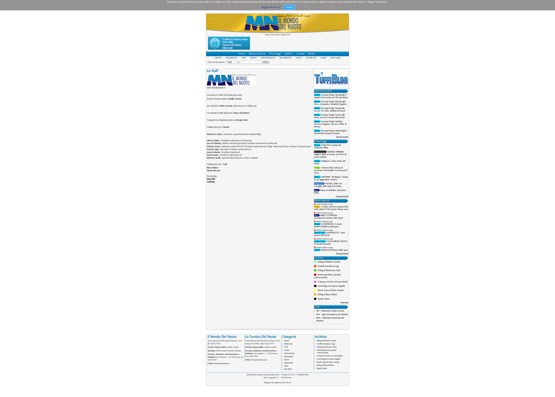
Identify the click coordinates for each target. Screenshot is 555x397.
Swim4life (211, 179)
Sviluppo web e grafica (272, 382)
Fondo (253, 58)
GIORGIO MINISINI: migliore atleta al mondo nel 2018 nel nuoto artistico (330, 154)
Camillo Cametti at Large (324, 204)
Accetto (289, 7)
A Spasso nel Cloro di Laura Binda (333, 282)
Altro (323, 58)
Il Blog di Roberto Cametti (329, 262)
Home (242, 54)
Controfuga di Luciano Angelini (331, 286)
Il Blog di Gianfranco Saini (329, 270)
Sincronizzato (268, 58)
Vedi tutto (344, 303)
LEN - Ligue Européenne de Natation (332, 315)
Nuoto (218, 58)
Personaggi (275, 54)
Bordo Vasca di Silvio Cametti (331, 290)
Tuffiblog (211, 182)
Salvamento (285, 58)
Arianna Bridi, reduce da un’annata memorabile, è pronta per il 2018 (330, 170)
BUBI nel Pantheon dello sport (335, 250)
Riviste (311, 54)
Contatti (300, 54)
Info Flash (336, 58)
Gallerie (289, 54)
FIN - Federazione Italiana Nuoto (330, 311)
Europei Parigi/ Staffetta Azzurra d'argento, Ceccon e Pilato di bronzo (330, 124)
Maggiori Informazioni (270, 7)
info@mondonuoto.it (221, 363)
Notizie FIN (311, 58)
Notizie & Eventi (257, 54)
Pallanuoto (231, 58)
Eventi (299, 58)
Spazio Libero (324, 299)
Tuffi (244, 58)
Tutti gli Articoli (342, 137)
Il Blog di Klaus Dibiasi (327, 295)
